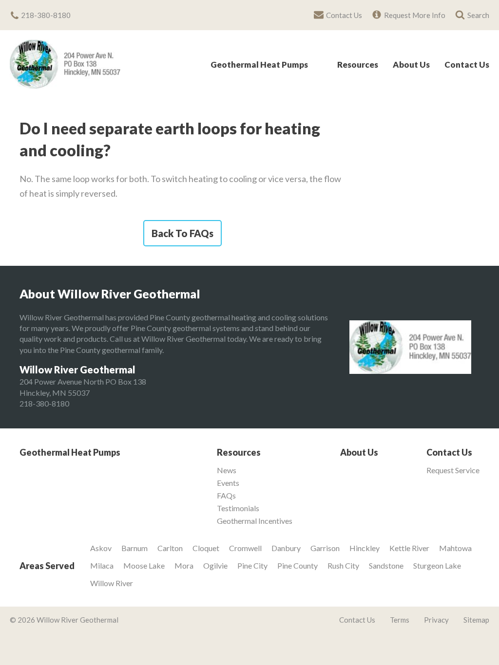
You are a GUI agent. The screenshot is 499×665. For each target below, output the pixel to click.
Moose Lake (144, 565)
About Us (411, 65)
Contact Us (466, 65)
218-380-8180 (44, 403)
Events (228, 483)
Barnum (134, 548)
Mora (183, 565)
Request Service (453, 470)
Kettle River (409, 548)
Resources (357, 65)
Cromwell (245, 548)
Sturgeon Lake (437, 565)
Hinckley (364, 548)
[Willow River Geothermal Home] (65, 64)
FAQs (226, 495)
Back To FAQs (182, 233)
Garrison (325, 548)
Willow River (111, 583)
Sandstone (386, 565)
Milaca (102, 565)
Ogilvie (215, 565)
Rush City (343, 565)
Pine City (252, 565)
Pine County (297, 565)
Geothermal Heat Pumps (259, 65)
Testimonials (238, 508)
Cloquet (205, 548)
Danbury (286, 548)
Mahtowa (455, 548)
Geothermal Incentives (254, 521)
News (226, 470)
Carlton (170, 548)
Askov (101, 548)
